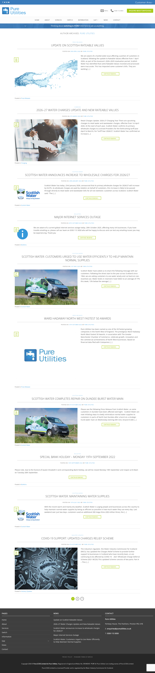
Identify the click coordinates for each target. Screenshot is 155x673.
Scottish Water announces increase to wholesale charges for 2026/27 (77, 175)
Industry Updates (77, 535)
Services (58, 20)
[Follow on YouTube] (8, 2)
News (106, 20)
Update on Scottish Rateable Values (77, 45)
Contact (116, 20)
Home (37, 20)
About (47, 20)
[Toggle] (25, 26)
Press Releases (78, 42)
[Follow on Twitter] (4, 2)
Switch (70, 20)
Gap (95, 20)
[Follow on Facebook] (2, 2)
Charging (77, 107)
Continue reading (111, 74)
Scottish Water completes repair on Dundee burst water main (77, 399)
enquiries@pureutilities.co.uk (119, 628)
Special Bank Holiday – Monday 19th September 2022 (77, 457)
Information (83, 20)
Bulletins (77, 214)
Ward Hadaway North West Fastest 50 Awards (77, 318)
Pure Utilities (87, 33)
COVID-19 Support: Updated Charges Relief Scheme (77, 538)
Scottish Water (77, 172)
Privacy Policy (67, 657)
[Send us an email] (6, 2)
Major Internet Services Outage (77, 217)
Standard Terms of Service (83, 657)
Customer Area (143, 2)
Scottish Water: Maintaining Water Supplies (77, 496)
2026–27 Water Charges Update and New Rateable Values (77, 110)
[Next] (82, 599)
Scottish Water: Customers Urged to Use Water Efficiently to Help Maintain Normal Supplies (77, 258)
